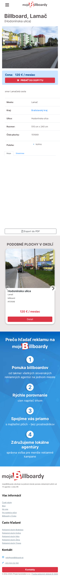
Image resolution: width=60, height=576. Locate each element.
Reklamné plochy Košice (11, 533)
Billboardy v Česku (9, 516)
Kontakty (30, 569)
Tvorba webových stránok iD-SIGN (45, 574)
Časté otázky (7, 503)
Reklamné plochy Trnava (11, 543)
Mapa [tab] (9, 153)
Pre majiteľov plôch (9, 513)
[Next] (53, 288)
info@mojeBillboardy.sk (14, 558)
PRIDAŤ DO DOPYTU (31, 80)
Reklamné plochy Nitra (10, 536)
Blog (4, 506)
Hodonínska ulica (19, 291)
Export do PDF (31, 231)
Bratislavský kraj (39, 110)
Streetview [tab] (20, 153)
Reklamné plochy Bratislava (12, 530)
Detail (30, 319)
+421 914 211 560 (12, 563)
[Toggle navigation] (7, 5)
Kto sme (5, 509)
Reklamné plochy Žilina (11, 540)
